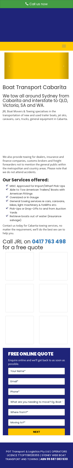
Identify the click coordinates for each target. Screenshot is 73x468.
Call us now (38, 4)
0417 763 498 (49, 241)
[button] (9, 65)
